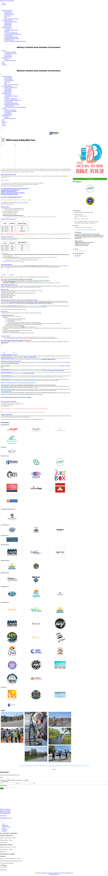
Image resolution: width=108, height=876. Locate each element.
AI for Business (7, 28)
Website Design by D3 (54, 874)
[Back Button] (1, 137)
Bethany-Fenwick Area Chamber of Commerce (53, 873)
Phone (1, 777)
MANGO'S (4, 392)
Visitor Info (4, 64)
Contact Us (69, 765)
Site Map (4, 831)
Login (3, 3)
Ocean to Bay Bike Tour (80, 251)
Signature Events (8, 56)
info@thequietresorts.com (6, 818)
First (17, 783)
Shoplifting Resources (9, 40)
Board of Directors (8, 13)
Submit (1, 788)
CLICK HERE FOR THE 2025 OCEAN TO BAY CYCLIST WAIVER (14, 202)
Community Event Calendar (10, 53)
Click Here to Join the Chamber (7, 0)
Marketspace (58, 765)
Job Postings (63, 765)
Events (3, 50)
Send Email (77, 256)
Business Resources (6, 27)
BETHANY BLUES (5, 386)
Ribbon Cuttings (8, 25)
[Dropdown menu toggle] (11, 27)
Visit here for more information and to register (33, 305)
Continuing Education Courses (11, 30)
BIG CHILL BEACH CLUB (6, 391)
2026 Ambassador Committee (11, 18)
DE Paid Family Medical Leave (10, 32)
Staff (5, 17)
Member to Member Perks (10, 60)
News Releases (29, 765)
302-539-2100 (3, 815)
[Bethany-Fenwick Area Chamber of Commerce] (8, 47)
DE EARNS (6, 31)
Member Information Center (10, 21)
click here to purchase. (44, 281)
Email (3, 785)
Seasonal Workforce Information (11, 38)
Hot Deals (6, 59)
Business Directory (6, 57)
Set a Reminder (90, 179)
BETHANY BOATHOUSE (6, 389)
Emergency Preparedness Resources (12, 34)
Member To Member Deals (50, 765)
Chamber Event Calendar (10, 52)
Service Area (7, 16)
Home (3, 824)
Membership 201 (8, 24)
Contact (4, 4)
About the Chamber (6, 10)
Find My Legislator (8, 35)
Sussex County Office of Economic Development (15, 41)
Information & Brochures (76, 765)
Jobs (3, 61)
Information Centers (9, 14)
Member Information (7, 20)
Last (34, 783)
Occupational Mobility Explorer (11, 37)
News (3, 63)
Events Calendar (36, 765)
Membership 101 (7, 23)
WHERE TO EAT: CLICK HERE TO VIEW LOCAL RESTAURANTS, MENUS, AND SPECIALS (18, 382)
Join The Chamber (85, 765)
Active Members (8, 11)
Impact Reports (8, 54)
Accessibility (5, 829)
